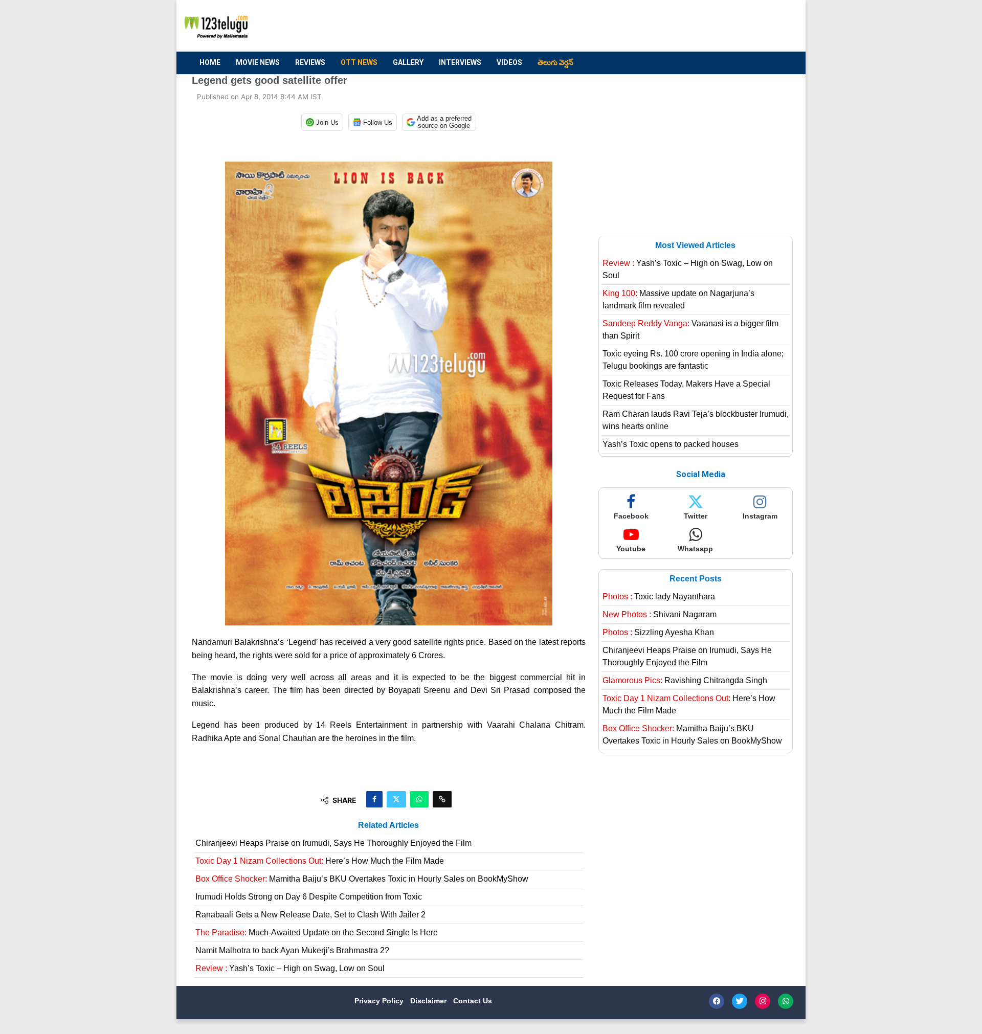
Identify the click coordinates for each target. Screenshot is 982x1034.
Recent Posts (695, 578)
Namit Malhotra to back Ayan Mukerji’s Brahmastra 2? (292, 950)
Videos (509, 62)
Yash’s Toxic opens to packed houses (670, 444)
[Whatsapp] (785, 1001)
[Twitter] (739, 1001)
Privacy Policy (380, 1001)
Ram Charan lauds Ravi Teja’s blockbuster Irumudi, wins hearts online (695, 420)
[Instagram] (762, 1001)
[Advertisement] (604, 26)
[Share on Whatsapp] (419, 799)
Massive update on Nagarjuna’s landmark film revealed (678, 299)
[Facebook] (716, 1001)
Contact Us (472, 1001)
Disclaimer (429, 1001)
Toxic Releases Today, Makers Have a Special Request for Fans (686, 389)
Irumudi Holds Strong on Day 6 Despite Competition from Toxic (308, 896)
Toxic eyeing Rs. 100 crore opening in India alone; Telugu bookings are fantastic (693, 359)
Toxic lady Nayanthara (658, 596)
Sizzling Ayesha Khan (658, 632)
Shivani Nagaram (659, 614)
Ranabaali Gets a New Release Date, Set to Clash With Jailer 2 (310, 914)
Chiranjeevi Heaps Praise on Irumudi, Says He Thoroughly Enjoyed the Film (333, 843)
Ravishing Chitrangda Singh (684, 680)
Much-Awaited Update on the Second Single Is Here (316, 932)
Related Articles (388, 825)
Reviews (310, 62)
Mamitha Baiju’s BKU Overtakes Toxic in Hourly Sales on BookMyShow (361, 878)
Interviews (460, 62)
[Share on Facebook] (374, 799)
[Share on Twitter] (396, 799)
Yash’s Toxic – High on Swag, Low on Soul (290, 968)
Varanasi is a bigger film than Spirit (690, 329)
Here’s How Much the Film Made (319, 861)
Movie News (258, 62)
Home (209, 62)
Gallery (408, 62)
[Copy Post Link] (442, 799)
